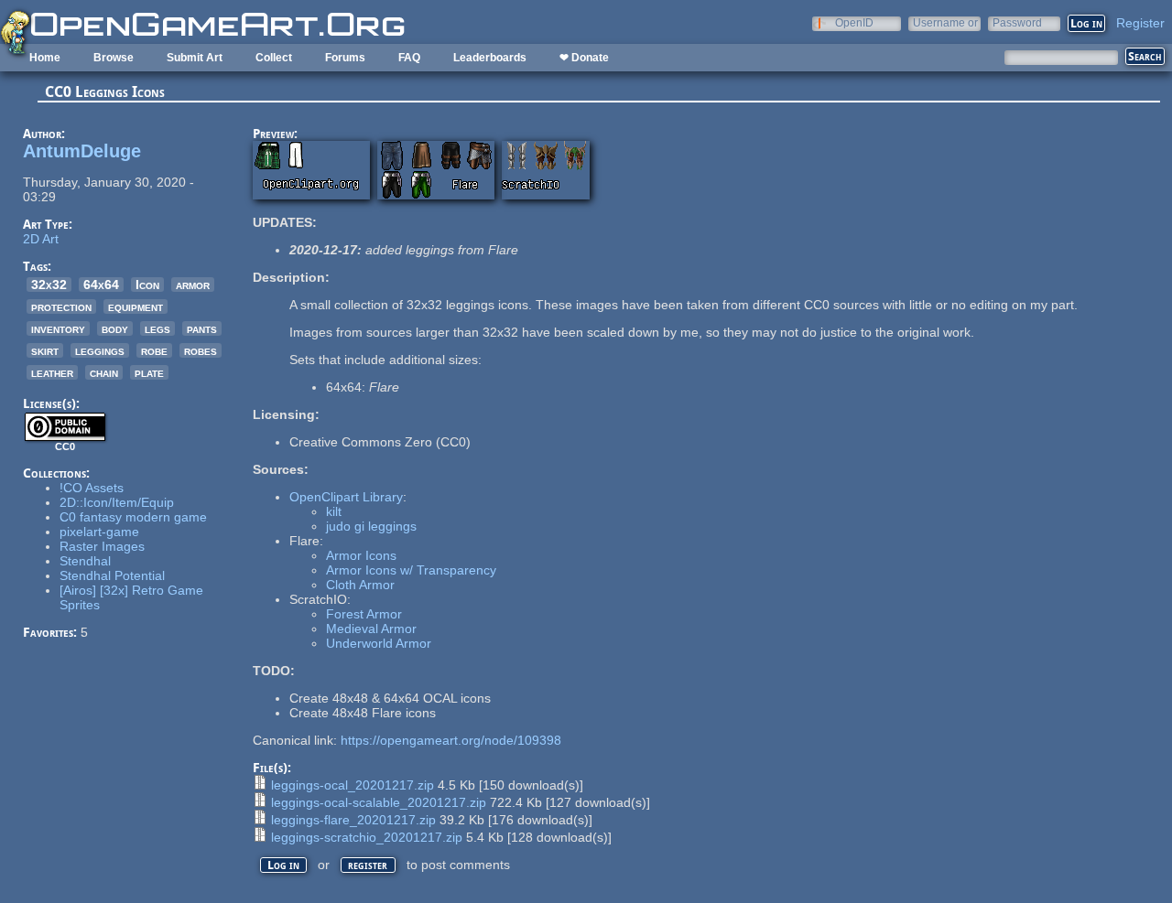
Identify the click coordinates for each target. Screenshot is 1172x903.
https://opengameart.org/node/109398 (451, 740)
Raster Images (102, 546)
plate (149, 372)
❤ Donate (584, 57)
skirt (45, 350)
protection (61, 306)
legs (157, 328)
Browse (113, 57)
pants (202, 328)
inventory (58, 328)
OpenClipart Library (346, 496)
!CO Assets (92, 487)
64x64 (101, 284)
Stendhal (85, 561)
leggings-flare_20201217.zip (353, 819)
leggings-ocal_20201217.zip (352, 785)
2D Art (41, 238)
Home (44, 57)
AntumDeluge (82, 151)
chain (104, 372)
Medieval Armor (371, 628)
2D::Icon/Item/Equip (117, 502)
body (115, 328)
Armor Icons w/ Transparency (411, 570)
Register (1140, 23)
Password (1017, 22)
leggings (100, 350)
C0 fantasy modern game (133, 517)
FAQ (409, 57)
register (367, 865)
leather (52, 372)
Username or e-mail (945, 22)
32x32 (49, 284)
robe (154, 350)
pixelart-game (99, 531)
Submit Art (194, 57)
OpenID (854, 22)
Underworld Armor (378, 643)
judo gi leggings (371, 526)
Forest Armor (364, 614)
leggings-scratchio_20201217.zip (366, 837)
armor (193, 284)
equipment (135, 306)
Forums (345, 57)
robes (200, 350)
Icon (147, 284)
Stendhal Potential (112, 575)
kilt (334, 511)
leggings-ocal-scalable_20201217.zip (378, 802)
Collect (273, 57)
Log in (283, 865)
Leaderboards (489, 57)
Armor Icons (361, 555)
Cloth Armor (360, 584)
